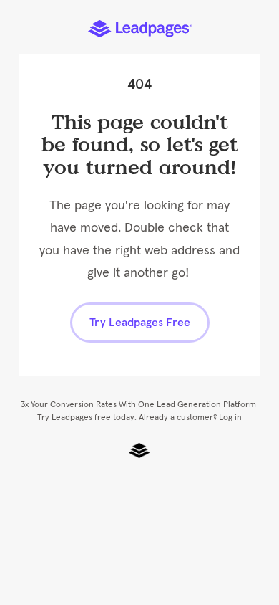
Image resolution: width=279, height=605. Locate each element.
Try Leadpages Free (139, 322)
